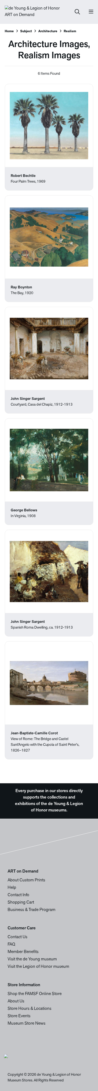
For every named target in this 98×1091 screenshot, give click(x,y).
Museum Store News (26, 1024)
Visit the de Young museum (32, 959)
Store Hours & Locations (29, 1009)
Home (9, 31)
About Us (16, 1001)
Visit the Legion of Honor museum (38, 967)
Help (12, 888)
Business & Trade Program (31, 910)
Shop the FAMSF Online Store (35, 994)
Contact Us (17, 937)
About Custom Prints (26, 880)
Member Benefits (23, 952)
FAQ (11, 945)
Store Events (19, 1016)
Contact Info (18, 895)
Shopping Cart (21, 902)
